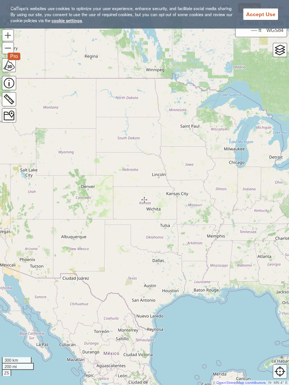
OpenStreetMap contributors (241, 382)
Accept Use (260, 14)
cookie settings (67, 20)
